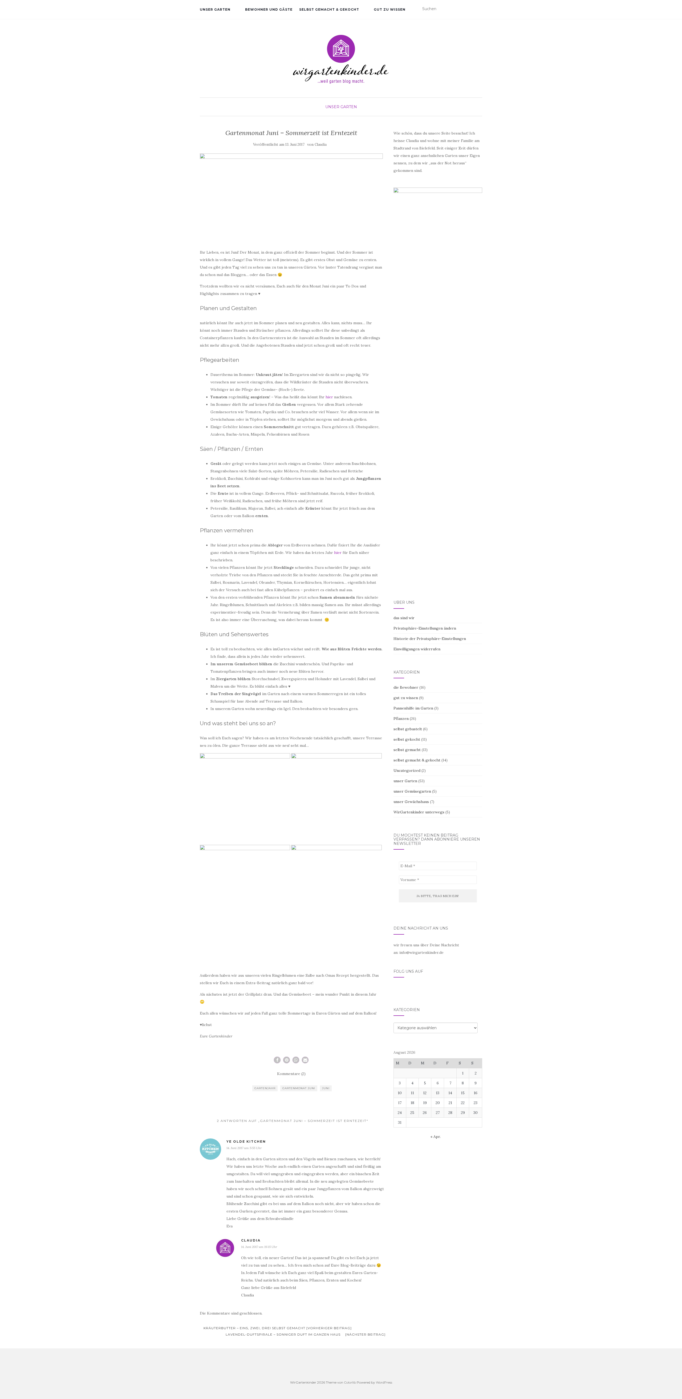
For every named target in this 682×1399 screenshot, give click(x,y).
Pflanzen (401, 718)
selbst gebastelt (407, 729)
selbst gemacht (407, 749)
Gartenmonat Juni (298, 1088)
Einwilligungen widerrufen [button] (416, 649)
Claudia (321, 144)
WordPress (384, 1382)
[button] (277, 1060)
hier (329, 397)
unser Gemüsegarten (412, 791)
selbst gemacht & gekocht (329, 9)
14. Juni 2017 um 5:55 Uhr (244, 1148)
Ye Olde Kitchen (246, 1141)
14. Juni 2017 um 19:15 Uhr (259, 1247)
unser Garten (215, 9)
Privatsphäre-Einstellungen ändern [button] (424, 628)
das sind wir (404, 617)
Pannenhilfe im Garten (413, 708)
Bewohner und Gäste (269, 9)
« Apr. (436, 1136)
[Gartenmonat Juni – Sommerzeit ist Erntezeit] (291, 196)
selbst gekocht (406, 739)
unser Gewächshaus (411, 801)
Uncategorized (406, 770)
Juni (326, 1088)
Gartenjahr (264, 1088)
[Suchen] (479, 9)
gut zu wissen (389, 9)
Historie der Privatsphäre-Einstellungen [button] (429, 638)
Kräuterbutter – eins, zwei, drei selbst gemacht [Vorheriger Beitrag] (277, 1328)
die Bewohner (405, 687)
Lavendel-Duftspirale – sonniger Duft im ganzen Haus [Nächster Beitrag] (305, 1334)
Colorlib (350, 1382)
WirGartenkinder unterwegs (418, 812)
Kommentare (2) (291, 1073)
